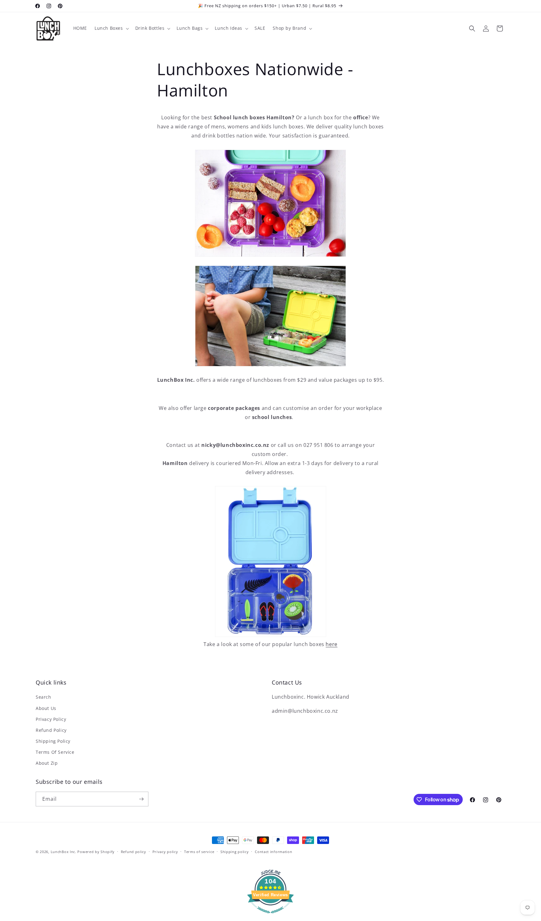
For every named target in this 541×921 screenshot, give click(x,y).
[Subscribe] (141, 799)
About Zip (47, 763)
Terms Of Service (55, 752)
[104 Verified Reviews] (270, 916)
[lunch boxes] (270, 635)
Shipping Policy (53, 741)
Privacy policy (165, 851)
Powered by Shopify (96, 851)
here (331, 644)
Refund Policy (51, 730)
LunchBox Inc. (63, 851)
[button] (111, 28)
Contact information (273, 851)
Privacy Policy (51, 719)
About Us (46, 708)
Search (43, 697)
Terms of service (199, 851)
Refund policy (133, 851)
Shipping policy (234, 851)
